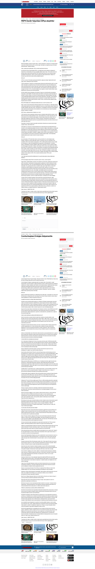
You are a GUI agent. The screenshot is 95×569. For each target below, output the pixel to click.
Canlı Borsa (39, 555)
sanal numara (31, 560)
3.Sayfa (38, 7)
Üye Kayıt (60, 556)
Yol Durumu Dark (24, 556)
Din (47, 7)
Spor (52, 1)
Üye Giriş (59, 555)
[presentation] (24, 4)
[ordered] (33, 229)
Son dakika (64, 4)
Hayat (54, 7)
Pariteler (58, 551)
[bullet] (34, 229)
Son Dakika (36, 1)
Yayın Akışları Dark (32, 556)
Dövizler (47, 556)
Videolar (63, 1)
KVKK (50, 567)
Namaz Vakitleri (28, 551)
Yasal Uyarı (58, 567)
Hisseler (53, 551)
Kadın (55, 1)
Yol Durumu (64, 551)
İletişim (40, 567)
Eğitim (50, 7)
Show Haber (23, 234)
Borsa (22, 551)
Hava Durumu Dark (24, 555)
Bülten (45, 7)
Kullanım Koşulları (53, 567)
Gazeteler (72, 1)
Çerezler (47, 567)
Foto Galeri (59, 1)
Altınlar (47, 555)
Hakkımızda (37, 567)
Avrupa (41, 7)
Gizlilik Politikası (44, 567)
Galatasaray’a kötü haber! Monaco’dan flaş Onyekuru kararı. (43, 4)
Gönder (24, 229)
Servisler (40, 1)
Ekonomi (48, 1)
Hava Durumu (41, 551)
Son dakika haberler (25, 194)
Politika (57, 7)
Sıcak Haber (54, 560)
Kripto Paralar (71, 551)
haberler (23, 522)
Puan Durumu (47, 551)
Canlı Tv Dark (31, 555)
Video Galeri (54, 556)
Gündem (44, 1)
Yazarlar (67, 1)
